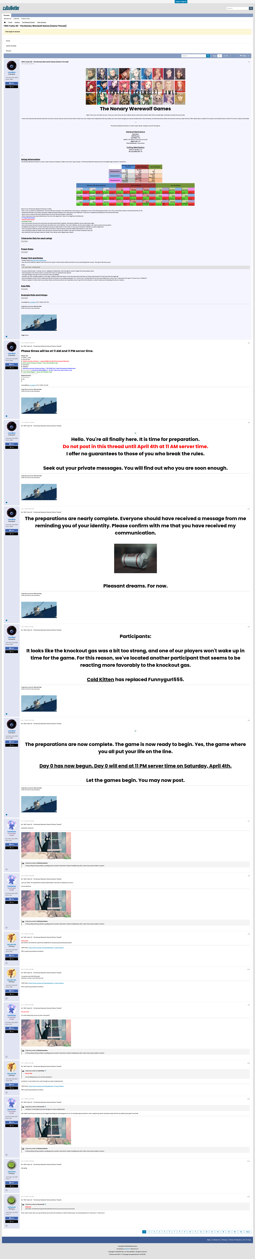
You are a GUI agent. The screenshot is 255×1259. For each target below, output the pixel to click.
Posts (8, 41)
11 (195, 1232)
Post (13, 86)
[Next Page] (234, 55)
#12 (248, 1063)
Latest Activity (11, 46)
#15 (248, 1196)
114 (241, 1232)
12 (201, 1232)
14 (212, 1232)
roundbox (32, 302)
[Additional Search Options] (248, 8)
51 (229, 1232)
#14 (248, 1161)
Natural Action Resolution (38, 260)
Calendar (16, 18)
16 (223, 1232)
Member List (7, 18)
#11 (249, 1005)
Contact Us (216, 1240)
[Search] (251, 8)
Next (248, 1232)
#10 (248, 969)
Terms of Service (235, 1240)
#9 (249, 934)
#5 (249, 627)
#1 (249, 62)
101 (235, 1232)
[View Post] (45, 1071)
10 (190, 1232)
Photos (8, 51)
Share (12, 83)
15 (217, 1232)
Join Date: (9, 77)
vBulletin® (127, 1249)
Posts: (7, 79)
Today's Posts (25, 18)
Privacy (224, 1240)
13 (206, 1232)
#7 (249, 821)
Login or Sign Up (181, 1)
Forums (6, 15)
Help (208, 1240)
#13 (248, 1099)
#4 (249, 509)
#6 (249, 720)
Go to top (247, 1240)
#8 (249, 875)
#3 (249, 422)
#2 (249, 343)
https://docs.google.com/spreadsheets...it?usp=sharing (46, 947)
